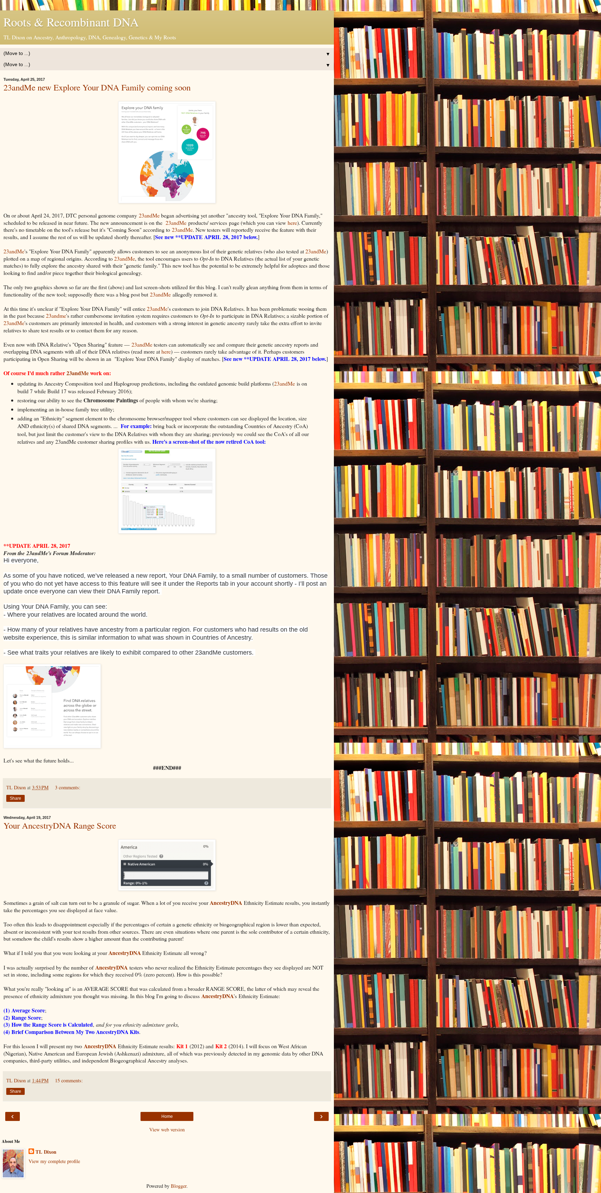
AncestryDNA (217, 996)
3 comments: (67, 787)
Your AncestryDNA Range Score (59, 825)
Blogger (178, 1186)
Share (15, 798)
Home (167, 1116)
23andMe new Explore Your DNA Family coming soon (97, 87)
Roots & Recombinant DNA (71, 22)
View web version (167, 1129)
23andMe (148, 215)
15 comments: (69, 1080)
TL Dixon (45, 1151)
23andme (56, 315)
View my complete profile (54, 1161)
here (292, 222)
